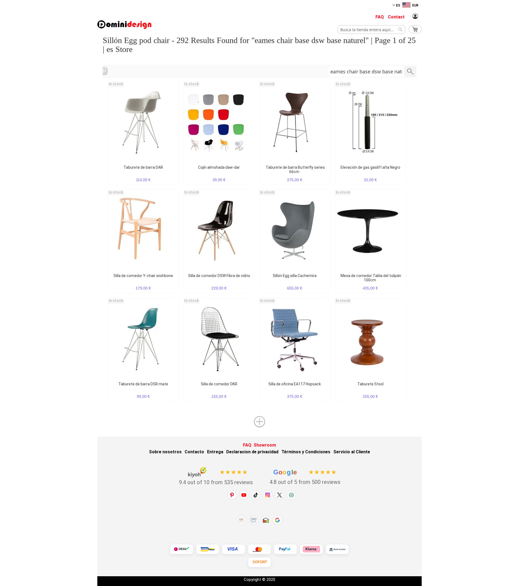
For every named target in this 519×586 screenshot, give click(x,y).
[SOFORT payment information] (259, 562)
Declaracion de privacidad (252, 451)
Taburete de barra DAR (143, 167)
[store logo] (124, 24)
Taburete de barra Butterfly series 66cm (295, 169)
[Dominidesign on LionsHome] (291, 495)
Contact (396, 16)
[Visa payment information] (233, 549)
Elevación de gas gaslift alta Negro (370, 167)
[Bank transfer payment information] (337, 549)
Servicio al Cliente (351, 451)
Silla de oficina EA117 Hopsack (294, 384)
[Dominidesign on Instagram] (267, 495)
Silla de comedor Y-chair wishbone (143, 276)
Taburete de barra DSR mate (143, 384)
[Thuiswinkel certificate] (265, 520)
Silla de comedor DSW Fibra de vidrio (219, 276)
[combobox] (371, 29)
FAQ (379, 16)
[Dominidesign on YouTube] (243, 495)
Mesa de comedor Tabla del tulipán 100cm (371, 278)
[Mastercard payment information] (259, 549)
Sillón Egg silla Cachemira (295, 276)
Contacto (194, 451)
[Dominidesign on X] (279, 495)
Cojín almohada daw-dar (219, 167)
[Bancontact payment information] (207, 549)
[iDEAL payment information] (181, 549)
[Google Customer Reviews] (277, 520)
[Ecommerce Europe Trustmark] (253, 520)
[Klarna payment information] (311, 549)
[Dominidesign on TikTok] (255, 495)
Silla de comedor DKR (219, 384)
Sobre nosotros (165, 451)
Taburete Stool (370, 384)
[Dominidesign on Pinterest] (232, 495)
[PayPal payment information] (285, 549)
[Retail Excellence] (241, 520)
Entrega (215, 451)
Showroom (265, 445)
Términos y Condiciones (305, 451)
